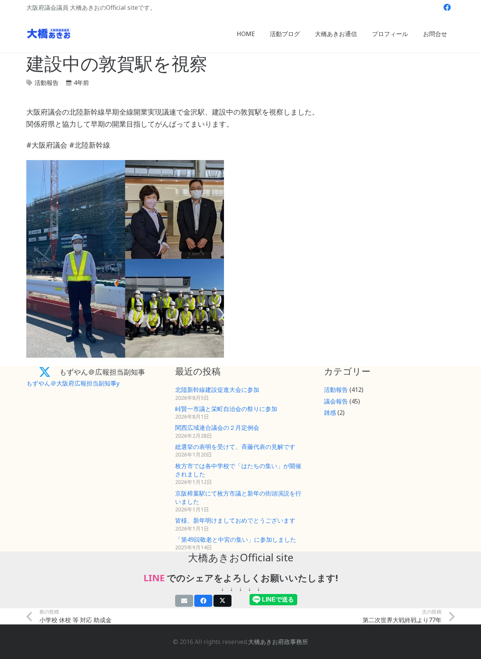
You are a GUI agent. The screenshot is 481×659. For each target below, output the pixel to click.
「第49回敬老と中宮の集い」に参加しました (235, 539)
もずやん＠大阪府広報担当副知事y (72, 383)
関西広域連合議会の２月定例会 (217, 427)
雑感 (330, 412)
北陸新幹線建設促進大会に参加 (217, 389)
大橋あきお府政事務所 (278, 642)
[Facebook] (447, 7)
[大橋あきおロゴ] (49, 33)
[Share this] (203, 601)
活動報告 (47, 83)
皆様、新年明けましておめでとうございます (235, 520)
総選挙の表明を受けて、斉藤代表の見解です (235, 447)
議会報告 (336, 401)
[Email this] (184, 601)
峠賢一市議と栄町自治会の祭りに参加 (226, 409)
